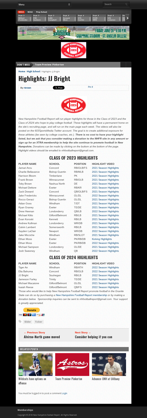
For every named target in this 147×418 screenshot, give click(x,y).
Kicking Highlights (102, 239)
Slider (27, 321)
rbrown (27, 88)
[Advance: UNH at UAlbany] (109, 375)
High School (33, 71)
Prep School (41, 12)
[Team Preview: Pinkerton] (72, 375)
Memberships (25, 410)
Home (21, 71)
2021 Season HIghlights (105, 199)
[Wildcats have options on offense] (35, 375)
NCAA (30, 12)
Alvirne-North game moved (42, 337)
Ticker (38, 321)
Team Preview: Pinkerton (68, 379)
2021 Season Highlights (105, 167)
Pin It (90, 87)
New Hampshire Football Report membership (81, 295)
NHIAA (21, 12)
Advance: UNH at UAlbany (49, 65)
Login (64, 393)
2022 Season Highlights (105, 195)
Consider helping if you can (93, 337)
